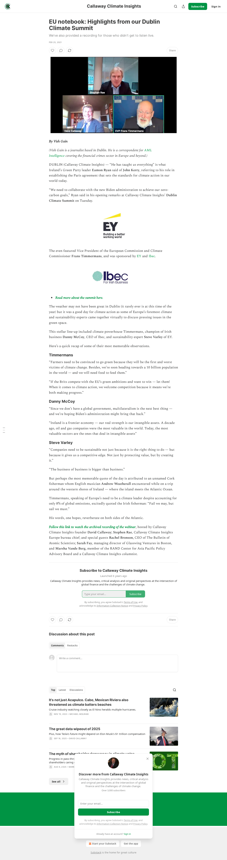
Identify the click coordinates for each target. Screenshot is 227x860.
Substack (96, 852)
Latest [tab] (62, 690)
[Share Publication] (183, 6)
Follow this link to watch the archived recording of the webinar (92, 527)
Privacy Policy (140, 823)
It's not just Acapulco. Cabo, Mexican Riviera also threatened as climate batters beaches (88, 702)
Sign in (216, 6)
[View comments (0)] (61, 50)
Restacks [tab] (72, 645)
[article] (113, 709)
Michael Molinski (79, 714)
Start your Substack (104, 843)
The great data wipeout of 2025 (74, 729)
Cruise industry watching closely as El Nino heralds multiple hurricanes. (92, 709)
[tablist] (64, 645)
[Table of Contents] (3, 430)
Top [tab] (53, 690)
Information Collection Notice (112, 823)
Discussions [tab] (76, 690)
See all (56, 781)
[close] (147, 759)
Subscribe (197, 6)
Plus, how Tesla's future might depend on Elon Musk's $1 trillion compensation (97, 734)
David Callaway (78, 738)
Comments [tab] (57, 645)
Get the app (131, 843)
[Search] (175, 6)
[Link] (44, 355)
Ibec (152, 256)
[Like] (52, 50)
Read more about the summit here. (79, 297)
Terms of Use (130, 820)
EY (139, 256)
